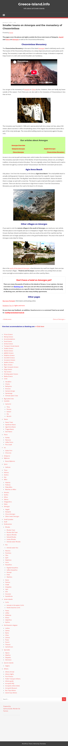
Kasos (7, 580)
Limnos (7, 637)
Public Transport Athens (12, 679)
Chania (7, 384)
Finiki (8, 575)
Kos (6, 545)
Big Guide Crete (9, 399)
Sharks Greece (8, 351)
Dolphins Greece (9, 355)
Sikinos (6, 499)
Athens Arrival (9, 672)
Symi (6, 558)
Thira (8, 407)
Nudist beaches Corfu (13, 608)
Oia (8, 414)
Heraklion (8, 382)
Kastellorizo (9, 596)
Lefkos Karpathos (12, 570)
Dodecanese (7, 319)
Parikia (7, 438)
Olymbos (9, 577)
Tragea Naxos (9, 429)
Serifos (6, 495)
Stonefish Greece (9, 358)
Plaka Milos (8, 487)
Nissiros (7, 551)
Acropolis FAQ (9, 683)
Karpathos (8, 565)
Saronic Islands (8, 663)
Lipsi (6, 589)
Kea (5, 477)
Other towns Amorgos (12, 516)
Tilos (6, 555)
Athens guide (9, 681)
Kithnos (6, 472)
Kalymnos (8, 560)
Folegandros (8, 502)
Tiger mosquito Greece (11, 367)
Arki (6, 592)
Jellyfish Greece (8, 353)
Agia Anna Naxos (10, 427)
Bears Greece (8, 365)
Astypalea (8, 587)
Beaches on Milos (10, 489)
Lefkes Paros (9, 442)
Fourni (7, 642)
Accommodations (9, 339)
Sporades (7, 650)
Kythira (7, 622)
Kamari (9, 412)
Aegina (7, 666)
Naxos (6, 419)
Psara (7, 640)
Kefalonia (8, 615)
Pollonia (7, 485)
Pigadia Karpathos (12, 568)
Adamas (7, 482)
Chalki (7, 585)
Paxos (7, 611)
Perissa (9, 409)
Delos (6, 504)
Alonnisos (8, 660)
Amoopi (9, 572)
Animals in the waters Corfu (15, 605)
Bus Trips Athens (10, 690)
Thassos (7, 644)
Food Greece (8, 341)
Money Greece (8, 337)
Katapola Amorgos (18, 149)
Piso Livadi (8, 444)
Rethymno (8, 386)
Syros (5, 464)
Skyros (7, 653)
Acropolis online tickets (12, 686)
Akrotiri (9, 416)
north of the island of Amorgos (19, 268)
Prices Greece (8, 334)
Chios (7, 635)
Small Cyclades (8, 519)
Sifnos (6, 497)
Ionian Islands (8, 599)
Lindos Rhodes (11, 539)
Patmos (7, 582)
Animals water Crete (11, 396)
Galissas (7, 467)
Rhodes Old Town (12, 532)
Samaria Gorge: (10, 391)
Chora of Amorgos (58, 319)
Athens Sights (9, 674)
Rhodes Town (11, 530)
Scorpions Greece (9, 360)
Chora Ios (8, 453)
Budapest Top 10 (8, 306)
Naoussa (8, 440)
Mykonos (7, 458)
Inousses (8, 594)
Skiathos (8, 655)
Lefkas (7, 613)
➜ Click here (39, 326)
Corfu (7, 602)
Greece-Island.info (34, 4)
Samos (7, 630)
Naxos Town (9, 422)
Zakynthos (8, 620)
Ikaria (7, 633)
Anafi (5, 522)
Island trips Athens (11, 693)
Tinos (5, 470)
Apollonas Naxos (10, 425)
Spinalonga (8, 393)
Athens (6, 669)
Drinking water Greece (11, 374)
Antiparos (7, 456)
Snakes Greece (8, 348)
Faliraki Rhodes (11, 537)
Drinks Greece (8, 344)
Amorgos (15, 39)
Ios (5, 447)
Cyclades (6, 401)
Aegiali (61, 37)
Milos (5, 479)
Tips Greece (7, 372)
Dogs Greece (8, 369)
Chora (8, 39)
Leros (7, 562)
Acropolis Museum (11, 688)
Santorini (8, 404)
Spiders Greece (9, 362)
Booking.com (18, 287)
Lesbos (7, 628)
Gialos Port (8, 450)
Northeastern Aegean (10, 625)
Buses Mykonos (10, 461)
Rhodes (7, 527)
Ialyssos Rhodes (12, 535)
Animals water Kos (12, 548)
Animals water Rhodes (14, 542)
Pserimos (8, 553)
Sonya (11, 33)
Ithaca (7, 617)
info (15, 22)
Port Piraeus (9, 676)
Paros (6, 435)
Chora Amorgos (18, 152)
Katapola (27, 89)
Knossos (8, 389)
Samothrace (9, 647)
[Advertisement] (13, 727)
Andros (6, 475)
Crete (5, 379)
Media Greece (8, 376)
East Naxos (8, 432)
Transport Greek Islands (11, 346)
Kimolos (6, 492)
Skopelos (8, 657)
